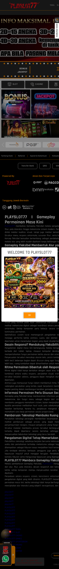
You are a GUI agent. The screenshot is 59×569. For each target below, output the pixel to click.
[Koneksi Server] (7, 535)
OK (29, 315)
